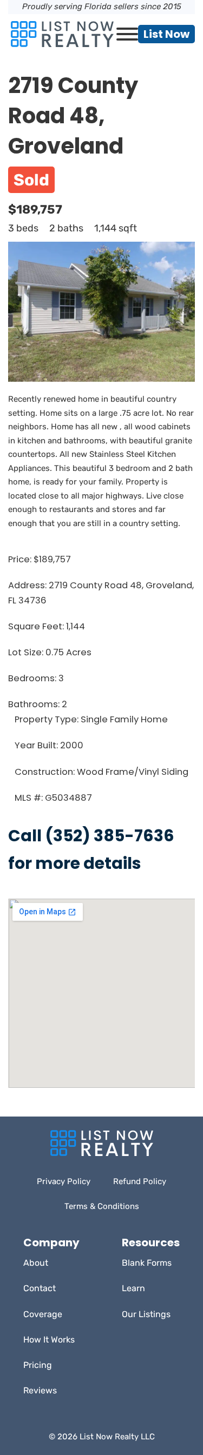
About (35, 1263)
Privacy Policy (63, 1181)
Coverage (42, 1314)
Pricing (37, 1365)
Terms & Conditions (101, 1206)
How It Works (49, 1339)
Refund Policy (139, 1181)
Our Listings (146, 1314)
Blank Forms (147, 1263)
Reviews (40, 1390)
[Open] (127, 34)
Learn (133, 1288)
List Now (166, 34)
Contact (39, 1288)
